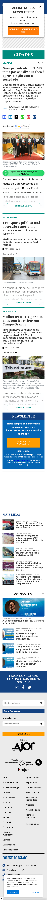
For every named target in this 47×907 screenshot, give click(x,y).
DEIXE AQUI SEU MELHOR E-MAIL (23, 30)
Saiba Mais (36, 892)
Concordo (13, 892)
